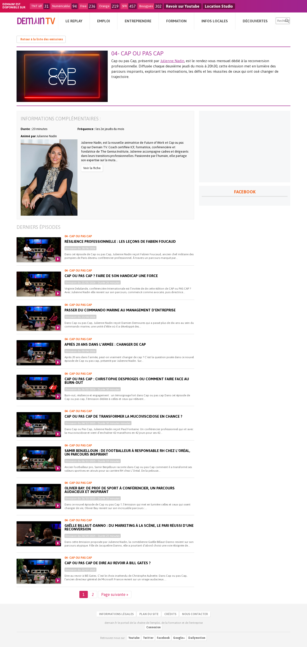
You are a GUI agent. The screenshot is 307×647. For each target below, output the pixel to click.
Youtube (134, 638)
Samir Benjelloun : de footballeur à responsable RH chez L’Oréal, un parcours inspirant (127, 452)
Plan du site (149, 614)
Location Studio (219, 6)
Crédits (170, 614)
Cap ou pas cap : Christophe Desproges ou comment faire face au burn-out (127, 381)
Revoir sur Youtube (182, 6)
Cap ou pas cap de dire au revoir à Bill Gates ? (108, 563)
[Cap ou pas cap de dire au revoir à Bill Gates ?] (39, 571)
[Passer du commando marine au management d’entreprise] (39, 318)
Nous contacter (195, 614)
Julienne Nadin (172, 61)
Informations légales (116, 614)
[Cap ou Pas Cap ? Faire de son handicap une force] (39, 284)
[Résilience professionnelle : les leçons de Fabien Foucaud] (39, 249)
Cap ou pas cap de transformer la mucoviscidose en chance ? (123, 416)
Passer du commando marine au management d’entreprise (120, 310)
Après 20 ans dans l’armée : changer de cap (105, 344)
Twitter (148, 638)
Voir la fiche (92, 168)
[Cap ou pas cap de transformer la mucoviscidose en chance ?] (39, 424)
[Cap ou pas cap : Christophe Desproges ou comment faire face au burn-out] (39, 387)
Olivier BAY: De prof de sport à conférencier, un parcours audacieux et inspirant (120, 490)
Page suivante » (114, 594)
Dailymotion (196, 638)
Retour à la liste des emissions (41, 39)
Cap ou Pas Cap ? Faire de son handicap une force (111, 276)
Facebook (163, 638)
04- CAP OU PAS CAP (78, 236)
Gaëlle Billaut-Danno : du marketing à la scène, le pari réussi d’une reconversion (129, 527)
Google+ (179, 638)
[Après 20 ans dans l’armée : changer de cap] (39, 352)
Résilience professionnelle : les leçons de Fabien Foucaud (120, 241)
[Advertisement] (244, 146)
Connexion (153, 627)
